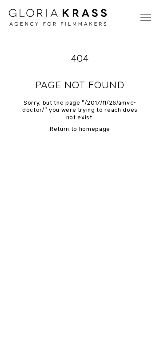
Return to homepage (80, 129)
